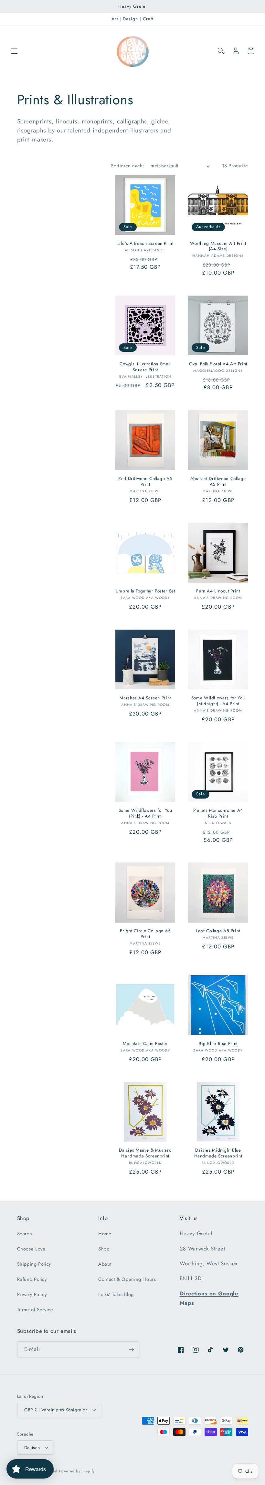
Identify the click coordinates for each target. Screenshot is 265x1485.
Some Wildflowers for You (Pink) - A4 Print (145, 813)
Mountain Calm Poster (145, 1044)
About (104, 1264)
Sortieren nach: (127, 165)
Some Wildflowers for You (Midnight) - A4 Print (218, 701)
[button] (14, 50)
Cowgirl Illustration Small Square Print (145, 367)
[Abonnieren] (131, 1349)
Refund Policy (32, 1279)
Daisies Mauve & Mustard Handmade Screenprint (145, 1153)
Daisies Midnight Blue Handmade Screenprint (218, 1153)
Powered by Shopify (77, 1471)
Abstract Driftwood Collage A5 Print (218, 481)
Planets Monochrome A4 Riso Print (218, 813)
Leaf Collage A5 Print (218, 931)
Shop (104, 1248)
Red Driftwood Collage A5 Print (145, 481)
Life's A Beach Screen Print (145, 243)
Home (104, 1233)
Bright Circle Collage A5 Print (145, 934)
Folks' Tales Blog (116, 1294)
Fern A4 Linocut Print (218, 591)
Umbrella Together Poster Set (145, 591)
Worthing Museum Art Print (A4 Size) (218, 246)
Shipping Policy (34, 1264)
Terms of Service (35, 1309)
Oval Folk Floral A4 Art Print (218, 364)
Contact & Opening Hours (127, 1279)
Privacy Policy (32, 1294)
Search (24, 1233)
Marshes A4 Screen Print (145, 698)
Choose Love (31, 1248)
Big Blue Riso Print (218, 1044)
